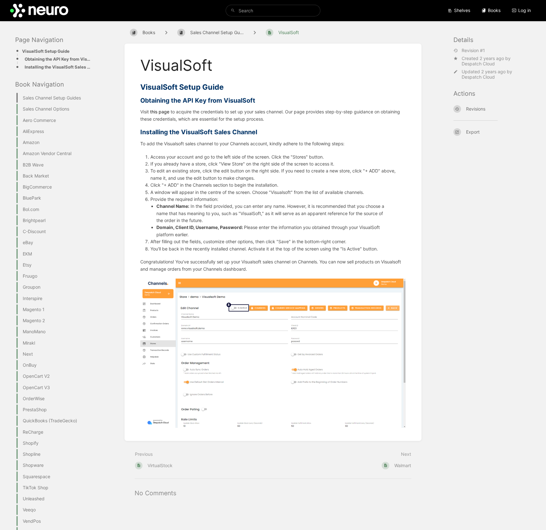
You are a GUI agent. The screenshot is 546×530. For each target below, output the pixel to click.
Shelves (462, 10)
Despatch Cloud (478, 63)
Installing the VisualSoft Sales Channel (59, 66)
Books (494, 10)
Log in (524, 10)
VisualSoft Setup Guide (46, 51)
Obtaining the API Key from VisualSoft (59, 59)
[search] (273, 10)
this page (159, 111)
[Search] (233, 10)
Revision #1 (473, 50)
